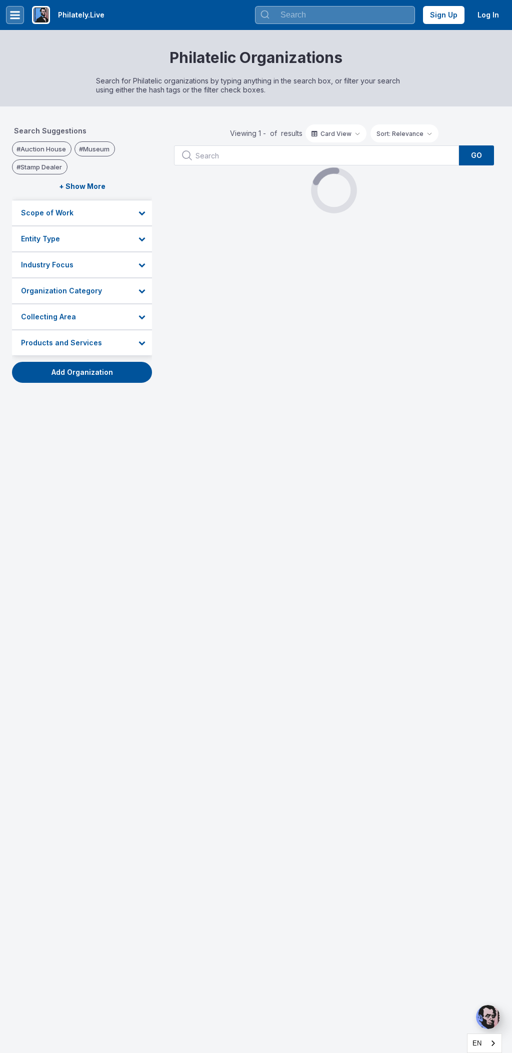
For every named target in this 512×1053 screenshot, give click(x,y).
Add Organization (82, 372)
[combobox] (484, 1043)
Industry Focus (47, 264)
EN (477, 1043)
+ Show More (82, 186)
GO (476, 155)
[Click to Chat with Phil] (488, 1017)
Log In (488, 14)
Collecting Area (48, 316)
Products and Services (61, 342)
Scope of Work (47, 212)
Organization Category (61, 290)
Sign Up (444, 14)
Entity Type (40, 238)
